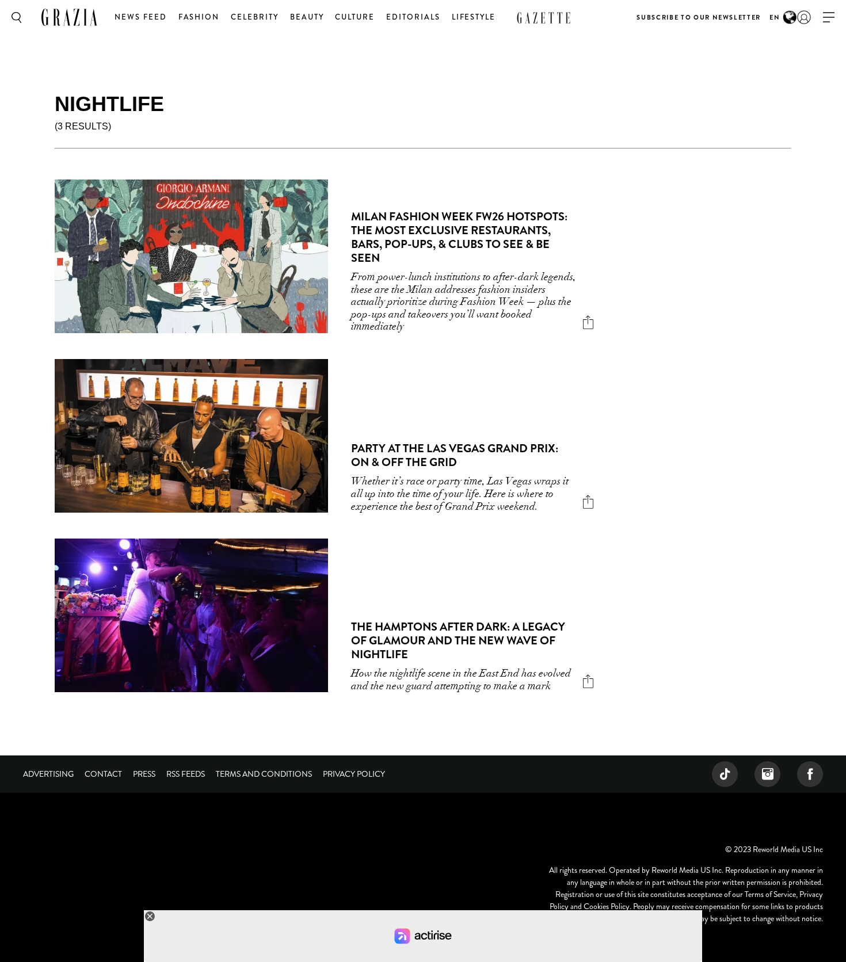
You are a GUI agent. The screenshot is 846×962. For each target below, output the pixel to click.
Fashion (199, 17)
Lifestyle (474, 17)
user (804, 17)
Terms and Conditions (264, 774)
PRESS (144, 774)
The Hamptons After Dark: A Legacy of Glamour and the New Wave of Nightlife (458, 641)
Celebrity (255, 17)
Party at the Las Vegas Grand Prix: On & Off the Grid (454, 455)
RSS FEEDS (185, 774)
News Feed (141, 17)
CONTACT (103, 774)
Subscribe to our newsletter (699, 17)
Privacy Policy (354, 774)
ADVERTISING (48, 774)
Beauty (307, 17)
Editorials (413, 17)
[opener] (828, 17)
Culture (355, 17)
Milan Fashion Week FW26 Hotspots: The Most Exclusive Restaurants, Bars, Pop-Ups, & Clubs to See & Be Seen (459, 237)
